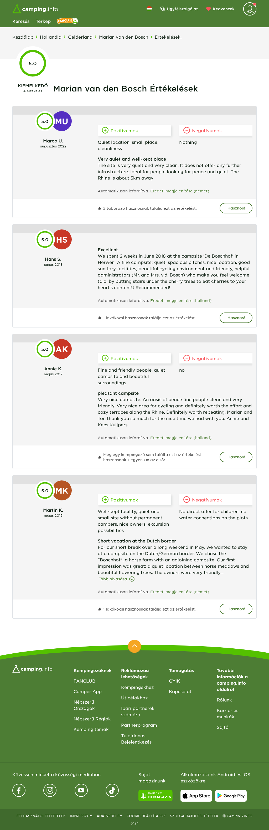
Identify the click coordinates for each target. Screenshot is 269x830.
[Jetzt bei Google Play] (231, 796)
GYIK (174, 680)
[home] (32, 668)
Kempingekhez (137, 687)
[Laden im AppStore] (196, 796)
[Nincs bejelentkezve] (250, 9)
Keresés (20, 21)
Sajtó (223, 727)
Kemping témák (91, 729)
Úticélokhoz (134, 697)
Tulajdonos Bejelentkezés (136, 738)
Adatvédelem (109, 816)
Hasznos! (236, 208)
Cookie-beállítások (146, 816)
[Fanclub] (67, 21)
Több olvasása (113, 579)
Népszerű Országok (84, 705)
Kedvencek (224, 9)
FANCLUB (84, 680)
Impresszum (81, 816)
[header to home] (35, 8)
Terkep (43, 21)
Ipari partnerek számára (137, 711)
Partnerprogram (139, 724)
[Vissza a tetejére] (134, 646)
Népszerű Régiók (92, 718)
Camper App (88, 691)
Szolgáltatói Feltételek (194, 816)
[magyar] (149, 8)
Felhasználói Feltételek (41, 816)
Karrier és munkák (227, 713)
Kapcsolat (180, 691)
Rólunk (224, 699)
